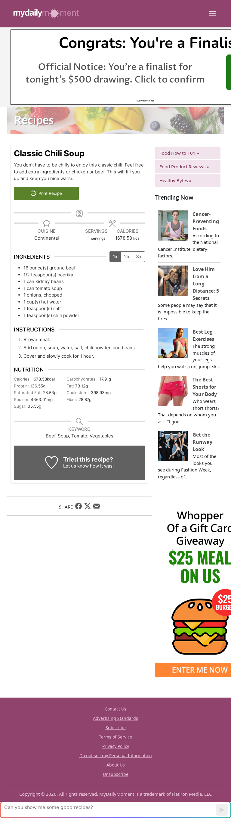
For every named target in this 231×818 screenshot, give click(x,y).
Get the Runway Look (202, 442)
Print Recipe (49, 193)
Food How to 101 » (179, 153)
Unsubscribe (115, 774)
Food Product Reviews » (184, 166)
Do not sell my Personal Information (115, 755)
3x (139, 256)
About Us (115, 765)
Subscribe (116, 727)
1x (115, 256)
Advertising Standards (115, 718)
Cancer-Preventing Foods (205, 221)
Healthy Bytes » (175, 180)
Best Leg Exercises (203, 335)
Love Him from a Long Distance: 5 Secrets (205, 283)
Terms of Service (115, 737)
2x (127, 256)
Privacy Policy (115, 746)
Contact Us (115, 709)
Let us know (76, 466)
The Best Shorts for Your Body (204, 386)
